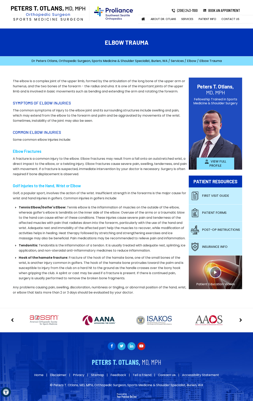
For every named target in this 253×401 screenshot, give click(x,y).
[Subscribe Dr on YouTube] (131, 346)
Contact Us (230, 19)
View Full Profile (217, 163)
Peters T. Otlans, (215, 89)
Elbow (191, 61)
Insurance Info (215, 246)
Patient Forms (214, 212)
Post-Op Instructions (221, 229)
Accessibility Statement (200, 375)
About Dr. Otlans (163, 19)
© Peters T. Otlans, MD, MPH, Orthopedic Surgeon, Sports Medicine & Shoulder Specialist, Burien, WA (126, 385)
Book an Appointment (224, 10)
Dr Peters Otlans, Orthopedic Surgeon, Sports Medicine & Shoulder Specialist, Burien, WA (99, 61)
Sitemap (97, 375)
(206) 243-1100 (187, 10)
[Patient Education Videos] (215, 272)
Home (143, 19)
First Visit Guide (215, 195)
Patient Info (207, 19)
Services (187, 19)
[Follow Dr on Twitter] (122, 346)
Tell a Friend (142, 375)
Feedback (118, 375)
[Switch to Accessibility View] (6, 392)
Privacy (78, 375)
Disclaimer (58, 375)
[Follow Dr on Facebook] (112, 346)
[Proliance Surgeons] (112, 13)
